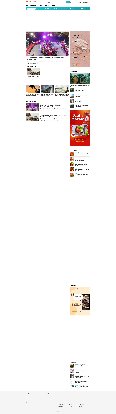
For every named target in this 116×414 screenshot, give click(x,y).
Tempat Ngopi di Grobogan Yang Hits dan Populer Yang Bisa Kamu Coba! (33, 78)
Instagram (82, 404)
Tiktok (71, 406)
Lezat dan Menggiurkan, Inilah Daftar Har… (82, 170)
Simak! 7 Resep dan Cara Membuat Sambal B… (80, 159)
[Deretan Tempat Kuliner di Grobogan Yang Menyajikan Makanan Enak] (47, 43)
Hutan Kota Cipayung (79, 90)
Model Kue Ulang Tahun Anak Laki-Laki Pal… (81, 387)
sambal (76, 152)
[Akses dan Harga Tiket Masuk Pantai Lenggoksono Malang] (62, 89)
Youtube (61, 406)
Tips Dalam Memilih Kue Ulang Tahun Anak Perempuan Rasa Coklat (50, 8)
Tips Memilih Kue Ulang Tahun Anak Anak (81, 371)
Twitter (71, 404)
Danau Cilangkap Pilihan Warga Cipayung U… (82, 95)
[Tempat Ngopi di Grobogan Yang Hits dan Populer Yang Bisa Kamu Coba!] (33, 71)
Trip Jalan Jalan (31, 2)
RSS (81, 406)
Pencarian (68, 2)
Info (41, 113)
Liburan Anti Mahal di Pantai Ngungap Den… (81, 101)
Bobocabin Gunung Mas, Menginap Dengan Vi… (80, 86)
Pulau (27, 396)
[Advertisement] (58, 20)
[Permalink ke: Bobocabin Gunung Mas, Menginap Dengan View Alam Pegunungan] (80, 78)
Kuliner (41, 103)
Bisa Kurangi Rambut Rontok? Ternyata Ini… (81, 175)
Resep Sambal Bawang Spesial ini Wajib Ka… (82, 154)
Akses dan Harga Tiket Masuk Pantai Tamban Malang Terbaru (32, 95)
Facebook (62, 404)
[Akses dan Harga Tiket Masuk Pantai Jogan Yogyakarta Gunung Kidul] (47, 89)
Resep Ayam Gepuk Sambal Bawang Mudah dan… (81, 165)
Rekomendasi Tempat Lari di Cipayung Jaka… (81, 106)
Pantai (27, 395)
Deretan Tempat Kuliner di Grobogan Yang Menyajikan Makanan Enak (46, 58)
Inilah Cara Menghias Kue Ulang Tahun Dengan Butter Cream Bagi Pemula (86, 8)
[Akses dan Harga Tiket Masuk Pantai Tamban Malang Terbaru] (33, 89)
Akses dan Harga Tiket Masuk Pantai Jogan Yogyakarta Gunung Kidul (47, 95)
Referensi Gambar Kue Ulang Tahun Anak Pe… (81, 366)
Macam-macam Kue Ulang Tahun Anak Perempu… (82, 377)
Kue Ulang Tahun (78, 364)
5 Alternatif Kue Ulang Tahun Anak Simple (81, 382)
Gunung (27, 393)
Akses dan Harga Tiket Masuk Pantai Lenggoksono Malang (62, 95)
